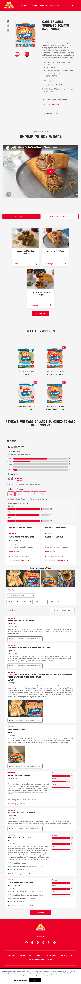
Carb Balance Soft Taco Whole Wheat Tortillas (55, 408)
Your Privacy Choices (20, 980)
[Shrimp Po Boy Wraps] (55, 238)
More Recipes (40, 314)
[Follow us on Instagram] (38, 942)
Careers (22, 956)
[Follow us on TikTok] (54, 942)
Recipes (24, 5)
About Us (43, 5)
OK (35, 980)
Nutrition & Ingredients (58, 217)
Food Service (52, 956)
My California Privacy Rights (40, 960)
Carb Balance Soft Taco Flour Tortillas (26, 408)
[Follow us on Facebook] (26, 942)
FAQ (30, 956)
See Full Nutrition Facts (51, 104)
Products (33, 5)
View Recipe (19, 264)
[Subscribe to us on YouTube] (43, 942)
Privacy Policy (66, 956)
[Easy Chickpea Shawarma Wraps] (40, 279)
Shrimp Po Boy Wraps (40, 136)
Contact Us (39, 956)
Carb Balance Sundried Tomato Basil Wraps (55, 373)
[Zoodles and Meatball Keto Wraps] (25, 238)
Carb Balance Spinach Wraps (26, 373)
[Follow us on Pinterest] (49, 942)
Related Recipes (21, 217)
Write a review (63, 35)
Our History (10, 956)
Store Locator (55, 5)
